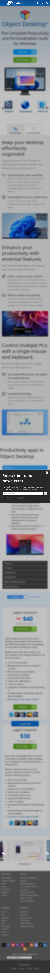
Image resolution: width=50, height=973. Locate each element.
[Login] (38, 3)
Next (47, 108)
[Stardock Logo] (14, 3)
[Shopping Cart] (42, 3)
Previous (3, 108)
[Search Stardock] (47, 3)
